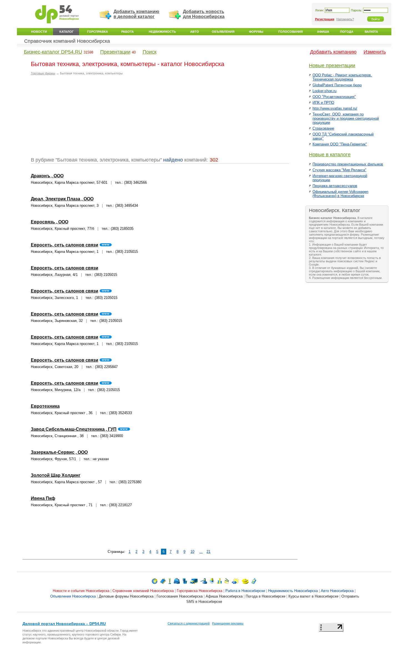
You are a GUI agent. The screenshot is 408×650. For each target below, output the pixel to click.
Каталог (66, 31)
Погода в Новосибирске (265, 596)
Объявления (223, 31)
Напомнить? (345, 19)
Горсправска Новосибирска (199, 591)
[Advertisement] (77, 118)
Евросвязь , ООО (49, 222)
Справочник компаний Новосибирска (67, 41)
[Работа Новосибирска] (176, 581)
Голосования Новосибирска (180, 596)
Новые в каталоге (330, 154)
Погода (346, 31)
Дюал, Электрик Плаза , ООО (62, 198)
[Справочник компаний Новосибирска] (163, 581)
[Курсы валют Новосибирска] (245, 581)
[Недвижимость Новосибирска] (184, 581)
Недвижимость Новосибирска (293, 591)
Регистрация (324, 19)
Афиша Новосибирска (224, 596)
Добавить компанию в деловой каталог (136, 14)
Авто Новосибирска (337, 591)
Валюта (371, 31)
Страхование (323, 128)
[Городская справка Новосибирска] (169, 581)
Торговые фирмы (43, 73)
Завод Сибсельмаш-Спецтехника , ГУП (74, 429)
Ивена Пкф (43, 498)
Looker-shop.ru (324, 91)
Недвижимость (162, 31)
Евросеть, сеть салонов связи (64, 245)
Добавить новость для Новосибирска (204, 14)
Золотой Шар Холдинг (55, 475)
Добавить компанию (333, 52)
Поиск (150, 52)
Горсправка (97, 31)
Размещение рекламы (227, 623)
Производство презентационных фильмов (348, 164)
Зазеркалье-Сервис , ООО (59, 452)
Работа (127, 31)
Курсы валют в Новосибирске (313, 596)
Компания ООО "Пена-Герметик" (340, 144)
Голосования (290, 31)
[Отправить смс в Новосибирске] (254, 581)
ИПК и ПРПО (323, 102)
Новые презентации (332, 65)
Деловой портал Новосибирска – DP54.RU (64, 623)
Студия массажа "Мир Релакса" (339, 170)
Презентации (115, 52)
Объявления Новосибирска (73, 596)
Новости (39, 31)
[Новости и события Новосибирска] (154, 581)
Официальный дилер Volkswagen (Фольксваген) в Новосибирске (340, 194)
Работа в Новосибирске (245, 591)
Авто (194, 31)
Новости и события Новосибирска (81, 591)
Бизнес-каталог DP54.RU (53, 52)
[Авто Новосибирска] (193, 581)
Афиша (323, 31)
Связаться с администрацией (189, 623)
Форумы (256, 31)
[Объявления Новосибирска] (203, 581)
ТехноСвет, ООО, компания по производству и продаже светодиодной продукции (346, 118)
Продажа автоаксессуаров (335, 186)
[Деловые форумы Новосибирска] (211, 581)
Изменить (375, 52)
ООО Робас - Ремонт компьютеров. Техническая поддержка (342, 77)
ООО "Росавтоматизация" (334, 97)
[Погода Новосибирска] (235, 581)
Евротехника (45, 406)
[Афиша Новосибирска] (226, 581)
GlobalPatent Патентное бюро (337, 85)
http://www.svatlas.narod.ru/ (335, 108)
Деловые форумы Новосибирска (126, 596)
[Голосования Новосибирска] (219, 581)
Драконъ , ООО (47, 175)
